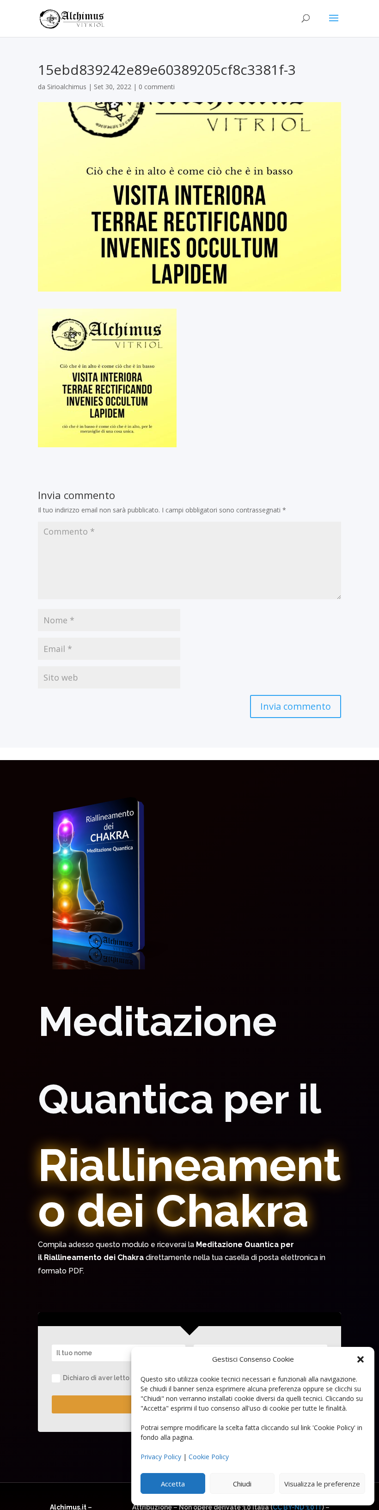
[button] (360, 1359)
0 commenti (157, 86)
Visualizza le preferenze (322, 1483)
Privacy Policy (161, 1456)
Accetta (173, 1483)
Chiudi (242, 1483)
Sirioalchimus (66, 86)
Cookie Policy (209, 1456)
